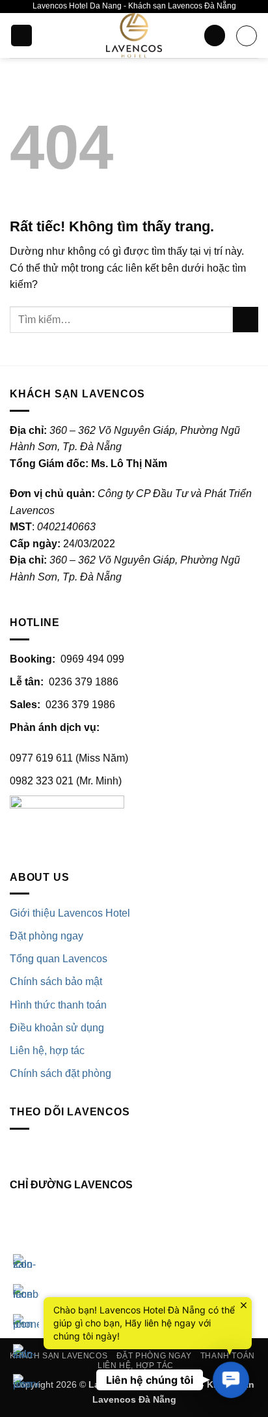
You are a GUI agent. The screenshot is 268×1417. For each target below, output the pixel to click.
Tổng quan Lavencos (58, 958)
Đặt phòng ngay (46, 935)
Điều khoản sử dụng (57, 1027)
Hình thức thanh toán (58, 1004)
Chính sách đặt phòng (60, 1073)
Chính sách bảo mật (56, 981)
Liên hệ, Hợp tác (136, 1365)
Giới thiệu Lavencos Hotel (70, 913)
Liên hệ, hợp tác (47, 1050)
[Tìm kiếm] (214, 35)
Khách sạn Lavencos (58, 1355)
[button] (21, 35)
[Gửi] (245, 319)
